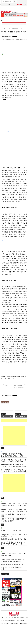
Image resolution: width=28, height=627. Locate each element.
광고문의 (8, 617)
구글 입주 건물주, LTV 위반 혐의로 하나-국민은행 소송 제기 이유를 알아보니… (14, 505)
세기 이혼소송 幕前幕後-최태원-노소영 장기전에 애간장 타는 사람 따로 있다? (13, 456)
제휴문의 (22, 617)
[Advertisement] (14, 420)
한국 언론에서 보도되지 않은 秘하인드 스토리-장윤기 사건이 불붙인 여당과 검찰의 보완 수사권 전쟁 (14, 471)
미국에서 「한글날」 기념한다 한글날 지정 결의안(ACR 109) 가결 (7, 416)
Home (2, 28)
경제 (2, 497)
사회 (2, 524)
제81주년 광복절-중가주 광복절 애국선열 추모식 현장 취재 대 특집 (13, 560)
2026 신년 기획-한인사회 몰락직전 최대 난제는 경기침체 (13, 520)
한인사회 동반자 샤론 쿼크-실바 (12, 530)
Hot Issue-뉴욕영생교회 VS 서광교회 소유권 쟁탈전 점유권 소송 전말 (13, 543)
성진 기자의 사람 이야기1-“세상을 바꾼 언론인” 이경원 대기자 (21, 416)
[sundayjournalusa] (9, 11)
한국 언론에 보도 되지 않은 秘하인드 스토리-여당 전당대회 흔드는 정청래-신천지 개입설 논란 (13, 466)
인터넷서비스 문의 (15, 617)
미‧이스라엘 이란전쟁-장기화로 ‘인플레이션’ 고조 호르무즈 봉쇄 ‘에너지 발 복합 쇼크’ (14, 511)
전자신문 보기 (4, 574)
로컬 (2, 547)
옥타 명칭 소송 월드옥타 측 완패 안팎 (13, 539)
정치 (5, 28)
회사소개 (3, 617)
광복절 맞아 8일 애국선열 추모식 (12, 564)
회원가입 (24, 4)
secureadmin (21, 39)
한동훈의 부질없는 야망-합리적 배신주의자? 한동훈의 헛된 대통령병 (13, 460)
